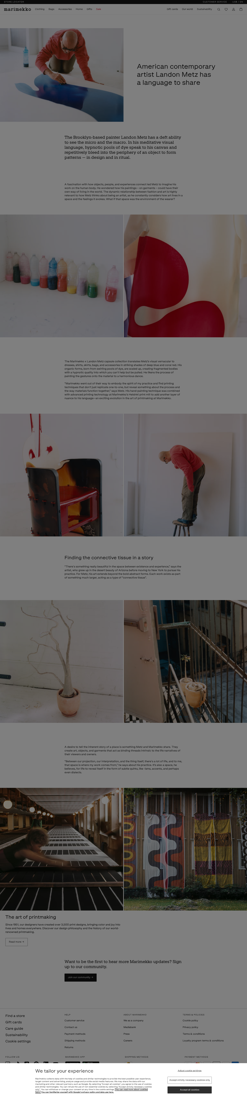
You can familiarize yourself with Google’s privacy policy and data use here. (77, 1092)
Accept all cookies (189, 1090)
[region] (123, 1082)
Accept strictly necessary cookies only (189, 1080)
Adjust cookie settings (190, 1071)
